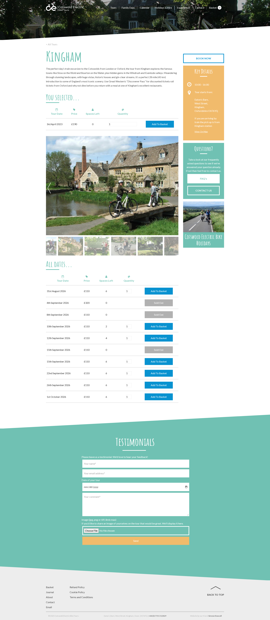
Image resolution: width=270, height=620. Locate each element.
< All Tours (51, 44)
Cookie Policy (77, 592)
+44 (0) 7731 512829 (157, 616)
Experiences (183, 7)
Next (174, 188)
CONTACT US (203, 190)
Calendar (145, 7)
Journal (50, 592)
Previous (50, 188)
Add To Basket (160, 124)
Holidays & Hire (163, 7)
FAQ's (203, 178)
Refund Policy (77, 587)
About (49, 597)
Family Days (128, 7)
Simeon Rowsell (215, 616)
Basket (214, 7)
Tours (113, 7)
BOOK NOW (203, 58)
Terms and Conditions (81, 597)
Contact (199, 7)
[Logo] (65, 7)
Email (49, 607)
